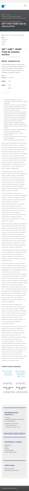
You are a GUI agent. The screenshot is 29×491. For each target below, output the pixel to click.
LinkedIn (6, 92)
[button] (3, 6)
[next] (27, 49)
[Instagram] (24, 1)
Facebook (3, 92)
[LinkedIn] (26, 1)
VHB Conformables (10, 77)
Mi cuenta (7, 448)
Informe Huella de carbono (11, 452)
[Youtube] (22, 1)
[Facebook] (20, 1)
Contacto (6, 446)
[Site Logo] (9, 6)
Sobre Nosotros (8, 445)
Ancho (3, 85)
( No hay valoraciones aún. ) (14, 56)
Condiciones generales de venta (12, 470)
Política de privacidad (9, 468)
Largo (3, 81)
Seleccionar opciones (9, 392)
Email (9, 92)
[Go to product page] (8, 375)
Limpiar (9, 88)
